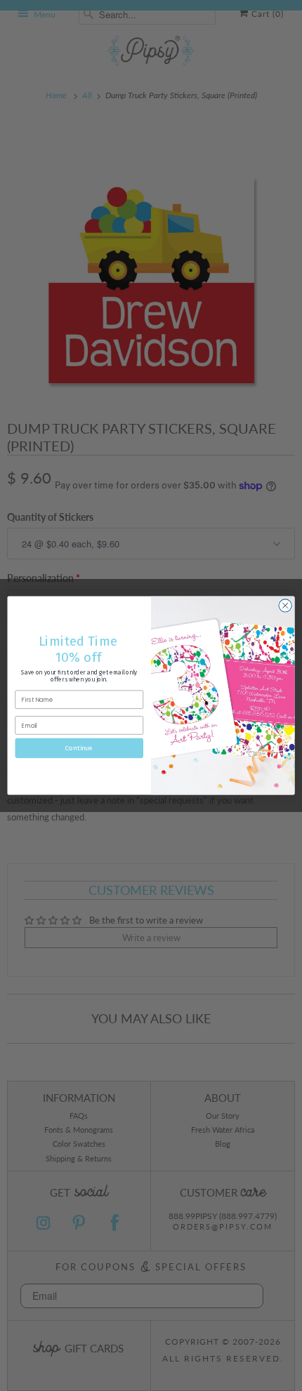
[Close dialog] (285, 605)
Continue (79, 748)
